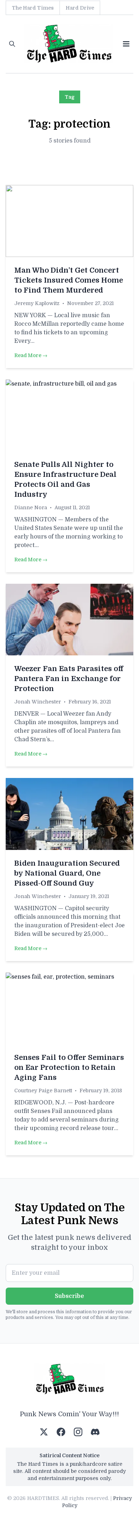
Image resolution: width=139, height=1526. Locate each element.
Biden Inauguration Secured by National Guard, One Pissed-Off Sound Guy (67, 873)
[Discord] (95, 1432)
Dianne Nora (30, 507)
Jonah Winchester (37, 702)
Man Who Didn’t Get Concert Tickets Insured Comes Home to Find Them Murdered (68, 280)
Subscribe (69, 1296)
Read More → (30, 355)
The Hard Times (33, 8)
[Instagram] (78, 1432)
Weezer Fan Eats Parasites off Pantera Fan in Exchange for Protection (68, 679)
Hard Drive (80, 8)
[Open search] (12, 43)
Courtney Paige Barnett (43, 1090)
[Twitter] (44, 1432)
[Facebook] (61, 1432)
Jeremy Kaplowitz (37, 303)
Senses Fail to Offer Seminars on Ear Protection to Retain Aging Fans (69, 1067)
